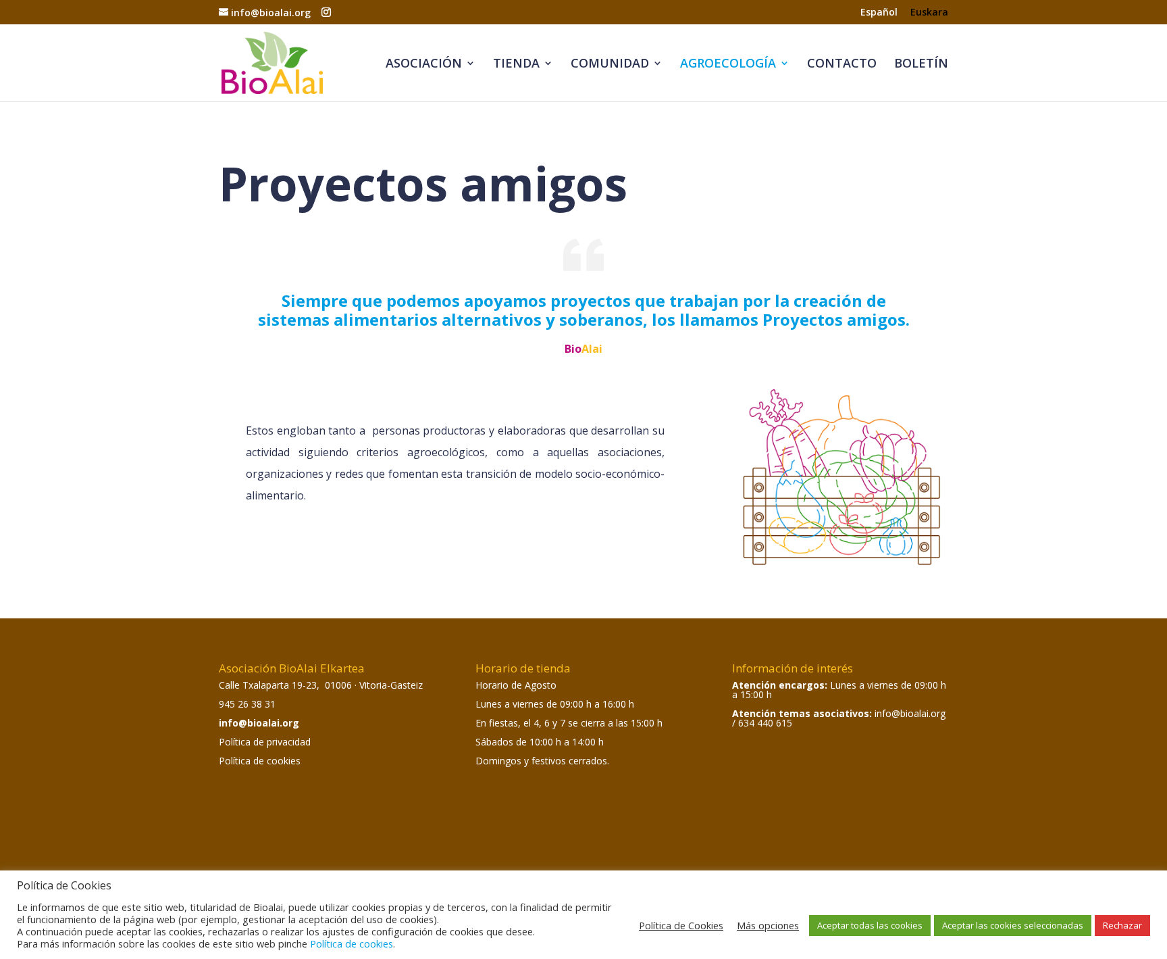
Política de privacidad (265, 741)
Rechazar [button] (1122, 925)
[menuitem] (879, 15)
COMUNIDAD (610, 64)
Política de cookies (260, 760)
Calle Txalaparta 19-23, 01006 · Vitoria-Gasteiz (321, 685)
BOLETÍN (921, 64)
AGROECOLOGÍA (728, 64)
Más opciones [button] (768, 925)
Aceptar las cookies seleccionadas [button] (1012, 925)
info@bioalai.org (259, 722)
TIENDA (516, 64)
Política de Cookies (681, 925)
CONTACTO (842, 64)
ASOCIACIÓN (424, 64)
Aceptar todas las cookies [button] (870, 925)
